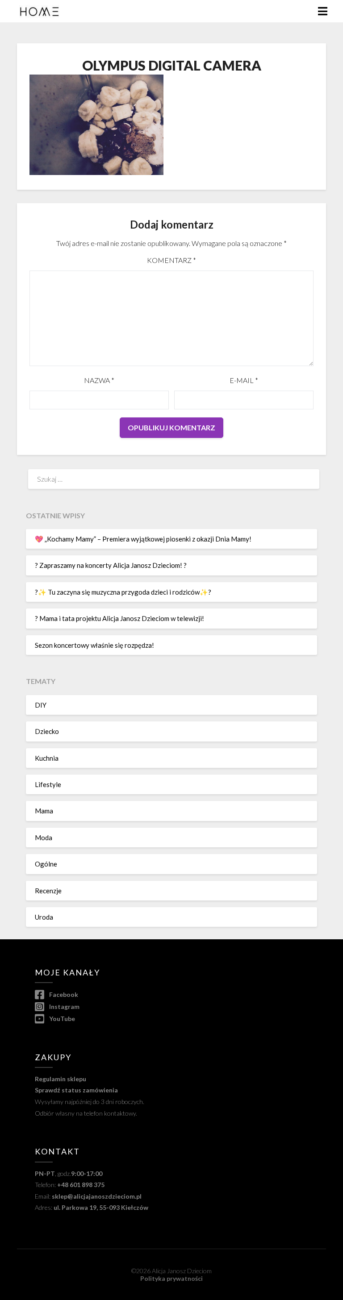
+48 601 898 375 (81, 1184)
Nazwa (99, 380)
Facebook (63, 994)
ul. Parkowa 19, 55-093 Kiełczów (101, 1207)
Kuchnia (47, 758)
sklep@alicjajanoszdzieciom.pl (97, 1196)
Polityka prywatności (171, 1278)
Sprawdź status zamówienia (76, 1090)
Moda (43, 837)
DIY (40, 705)
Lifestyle (48, 784)
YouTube (61, 1018)
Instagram (63, 1006)
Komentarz (171, 260)
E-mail (244, 380)
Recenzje (48, 891)
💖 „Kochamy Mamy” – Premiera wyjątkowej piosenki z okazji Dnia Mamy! (143, 539)
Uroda (44, 917)
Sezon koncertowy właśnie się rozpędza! (94, 645)
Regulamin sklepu (60, 1079)
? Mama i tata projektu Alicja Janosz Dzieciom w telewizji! (119, 618)
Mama (44, 811)
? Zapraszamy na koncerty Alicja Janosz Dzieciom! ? (111, 565)
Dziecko (47, 731)
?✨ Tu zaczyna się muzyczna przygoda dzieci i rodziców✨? (123, 592)
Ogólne (46, 864)
